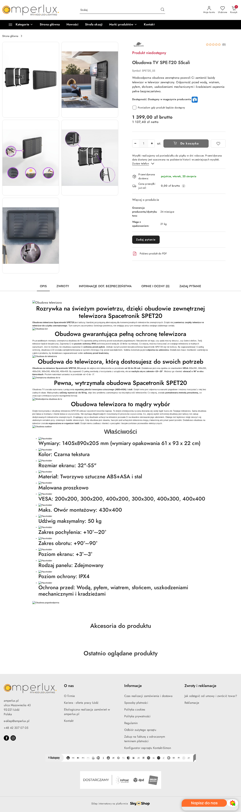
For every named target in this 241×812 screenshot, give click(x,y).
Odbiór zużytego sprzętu (140, 730)
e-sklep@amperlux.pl (16, 721)
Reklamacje (192, 703)
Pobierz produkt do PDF (153, 253)
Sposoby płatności (136, 703)
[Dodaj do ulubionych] (218, 143)
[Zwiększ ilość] (152, 143)
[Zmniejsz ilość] (135, 143)
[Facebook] (6, 738)
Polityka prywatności (137, 716)
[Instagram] (13, 738)
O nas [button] (69, 685)
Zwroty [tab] (62, 286)
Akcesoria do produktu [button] (120, 625)
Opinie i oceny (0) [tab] (155, 286)
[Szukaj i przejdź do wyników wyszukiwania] (162, 10)
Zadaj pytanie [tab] (190, 286)
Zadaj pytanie (146, 239)
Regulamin (131, 723)
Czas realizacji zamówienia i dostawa (148, 696)
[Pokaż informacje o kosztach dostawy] (184, 186)
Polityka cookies (134, 709)
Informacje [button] (133, 685)
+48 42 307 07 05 (16, 728)
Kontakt (68, 721)
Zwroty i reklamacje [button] (200, 685)
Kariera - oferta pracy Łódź (81, 703)
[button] (123, 24)
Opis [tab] (43, 286)
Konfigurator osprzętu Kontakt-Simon (147, 748)
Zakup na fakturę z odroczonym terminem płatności (144, 738)
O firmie (69, 696)
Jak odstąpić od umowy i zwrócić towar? (211, 696)
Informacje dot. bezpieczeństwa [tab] (105, 286)
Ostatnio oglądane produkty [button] (121, 653)
